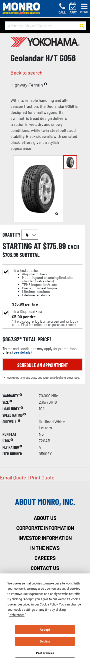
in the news (45, 548)
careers (45, 558)
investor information (45, 538)
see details (22, 352)
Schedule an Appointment (42, 365)
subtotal (30, 254)
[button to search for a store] (82, 26)
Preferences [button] (16, 615)
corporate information (45, 528)
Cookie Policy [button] (49, 604)
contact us (45, 568)
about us (45, 518)
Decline (45, 641)
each (73, 247)
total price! (36, 339)
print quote (42, 477)
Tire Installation (42, 282)
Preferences (45, 653)
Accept (45, 629)
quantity (11, 235)
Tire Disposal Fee (27, 311)
